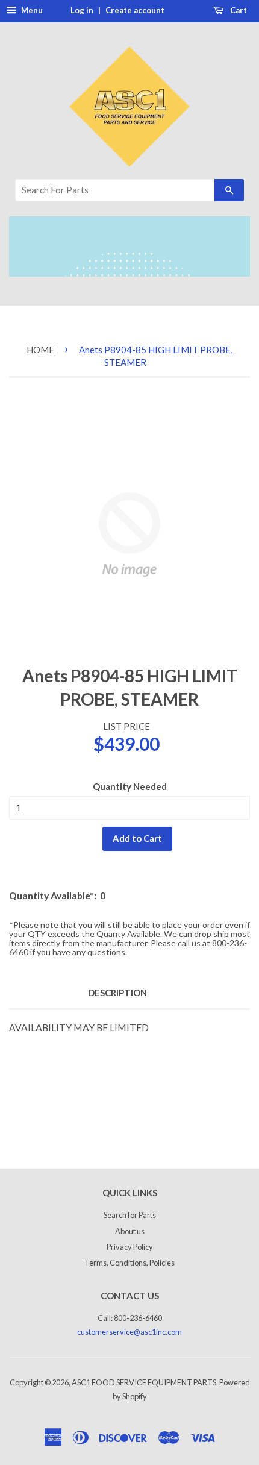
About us (130, 1231)
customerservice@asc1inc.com (129, 1332)
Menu (31, 10)
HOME (40, 349)
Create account (134, 10)
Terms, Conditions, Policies (129, 1262)
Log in (81, 10)
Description (117, 992)
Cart (237, 10)
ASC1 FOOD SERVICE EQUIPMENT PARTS (144, 1382)
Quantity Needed (130, 786)
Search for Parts (130, 1215)
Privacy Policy (130, 1247)
